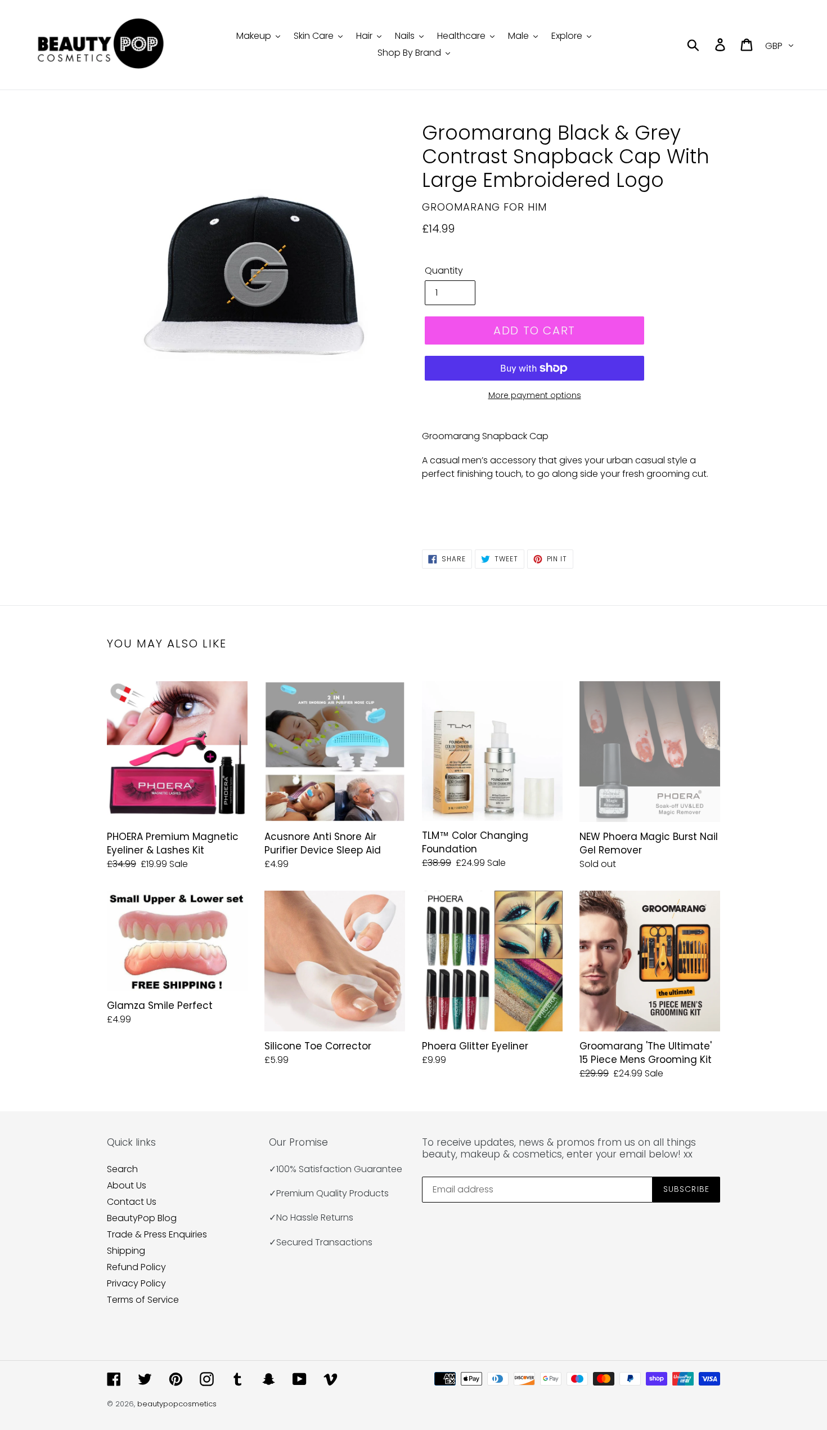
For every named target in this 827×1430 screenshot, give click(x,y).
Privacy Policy (136, 1283)
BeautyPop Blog (142, 1218)
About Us (126, 1185)
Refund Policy (136, 1267)
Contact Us (131, 1201)
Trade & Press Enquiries (157, 1234)
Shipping (126, 1250)
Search (122, 1169)
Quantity (444, 270)
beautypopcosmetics (177, 1403)
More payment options (534, 395)
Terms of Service (143, 1299)
